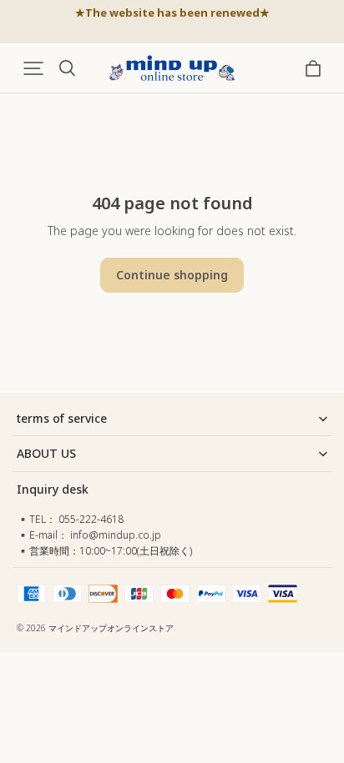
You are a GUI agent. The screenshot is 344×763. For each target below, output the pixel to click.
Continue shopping (172, 275)
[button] (33, 68)
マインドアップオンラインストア (111, 628)
